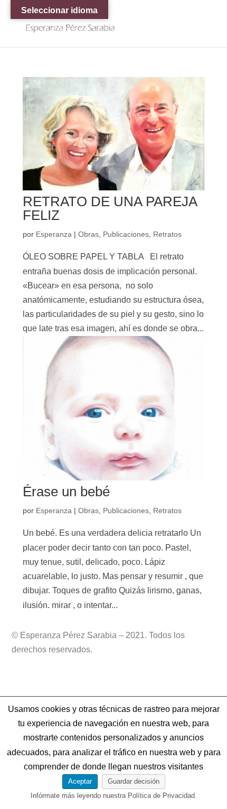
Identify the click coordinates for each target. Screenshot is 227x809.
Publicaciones (126, 234)
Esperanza (54, 234)
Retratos (167, 234)
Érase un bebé (66, 491)
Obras (88, 234)
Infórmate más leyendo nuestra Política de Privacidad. (114, 796)
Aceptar (80, 781)
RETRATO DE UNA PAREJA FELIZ (110, 208)
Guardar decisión (133, 781)
